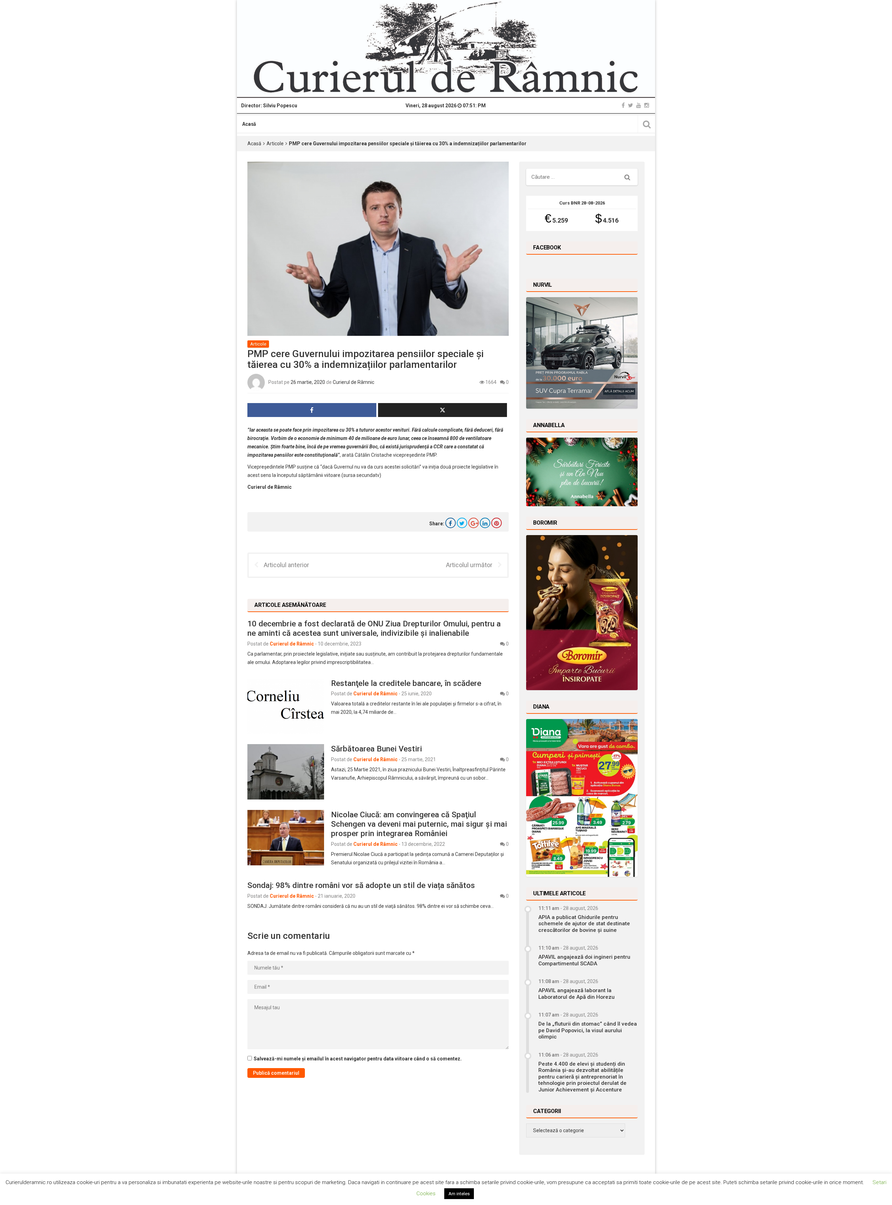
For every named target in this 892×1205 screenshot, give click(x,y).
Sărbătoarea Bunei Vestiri (376, 748)
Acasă (249, 124)
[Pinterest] (496, 523)
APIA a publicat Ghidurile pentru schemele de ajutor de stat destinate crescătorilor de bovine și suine (584, 923)
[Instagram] (646, 105)
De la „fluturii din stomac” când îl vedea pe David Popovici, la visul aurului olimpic (587, 1030)
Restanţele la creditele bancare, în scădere (406, 683)
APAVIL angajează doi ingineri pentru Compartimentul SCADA (584, 960)
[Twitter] (630, 105)
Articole (275, 143)
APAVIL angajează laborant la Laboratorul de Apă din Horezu (576, 993)
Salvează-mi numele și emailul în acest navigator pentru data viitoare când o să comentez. (358, 1058)
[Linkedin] (485, 523)
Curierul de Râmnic (353, 382)
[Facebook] (623, 105)
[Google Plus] (473, 523)
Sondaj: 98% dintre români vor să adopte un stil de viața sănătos (361, 885)
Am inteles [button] (459, 1193)
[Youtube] (638, 105)
